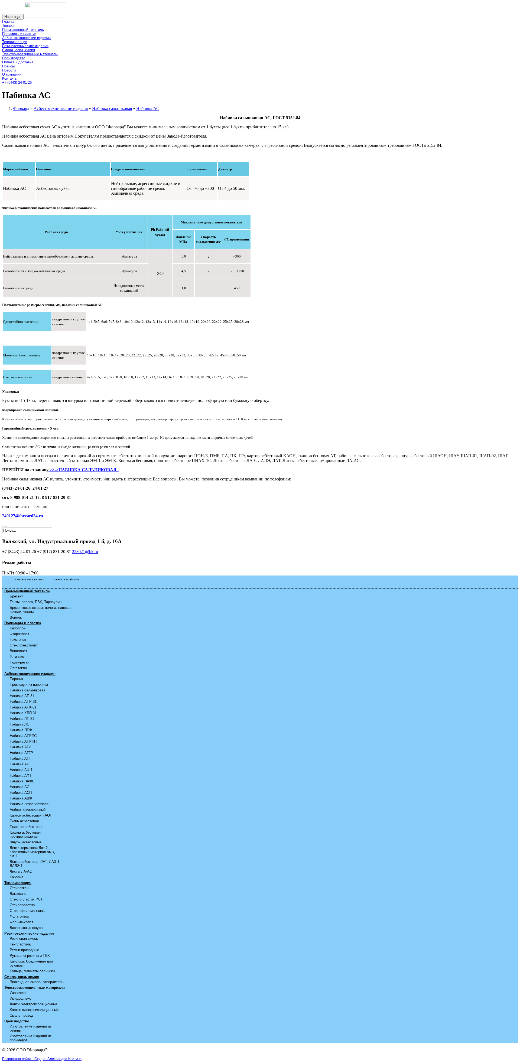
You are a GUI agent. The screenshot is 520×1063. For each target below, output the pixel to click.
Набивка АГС (20, 764)
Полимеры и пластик (19, 34)
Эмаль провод (21, 1015)
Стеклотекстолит (24, 645)
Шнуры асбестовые (25, 842)
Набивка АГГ (20, 758)
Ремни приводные (24, 950)
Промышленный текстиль (23, 30)
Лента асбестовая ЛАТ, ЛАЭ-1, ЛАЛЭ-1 (35, 864)
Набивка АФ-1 (21, 770)
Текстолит (18, 640)
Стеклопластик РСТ (26, 899)
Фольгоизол (19, 916)
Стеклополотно (22, 905)
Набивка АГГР (21, 753)
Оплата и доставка (17, 62)
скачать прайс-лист (68, 579)
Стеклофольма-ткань (27, 911)
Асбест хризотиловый (28, 810)
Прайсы (8, 66)
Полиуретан (19, 662)
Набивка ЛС (19, 724)
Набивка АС (19, 787)
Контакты (9, 78)
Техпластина (20, 944)
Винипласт (18, 651)
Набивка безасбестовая (29, 804)
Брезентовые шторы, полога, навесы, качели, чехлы (40, 610)
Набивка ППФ (21, 730)
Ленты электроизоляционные (33, 1004)
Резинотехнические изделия (25, 46)
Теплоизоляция (14, 42)
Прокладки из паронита (29, 684)
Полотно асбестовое (26, 827)
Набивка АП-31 (22, 696)
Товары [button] (8, 26)
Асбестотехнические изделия (26, 38)
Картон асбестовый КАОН (31, 815)
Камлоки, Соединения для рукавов (31, 963)
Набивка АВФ (21, 798)
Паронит (16, 679)
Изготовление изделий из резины (30, 1028)
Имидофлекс (20, 998)
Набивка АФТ (20, 775)
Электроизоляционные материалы (30, 54)
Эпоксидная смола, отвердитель (37, 982)
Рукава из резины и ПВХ (30, 956)
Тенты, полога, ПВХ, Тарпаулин (35, 602)
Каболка (16, 877)
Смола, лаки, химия (18, 50)
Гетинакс (17, 657)
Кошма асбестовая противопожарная (25, 834)
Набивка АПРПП (23, 741)
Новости (9, 70)
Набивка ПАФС (22, 781)
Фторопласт (19, 634)
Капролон (17, 628)
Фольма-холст (21, 922)
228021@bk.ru (85, 551)
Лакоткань (18, 894)
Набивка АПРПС (23, 736)
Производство (13, 58)
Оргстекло (18, 668)
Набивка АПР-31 (23, 702)
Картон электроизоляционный (34, 1010)
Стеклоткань (20, 888)
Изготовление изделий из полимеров (30, 1038)
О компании (11, 74)
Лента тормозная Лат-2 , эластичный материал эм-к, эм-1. (32, 852)
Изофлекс (18, 993)
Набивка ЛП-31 (22, 719)
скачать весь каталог (29, 579)
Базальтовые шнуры (26, 928)
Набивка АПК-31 (23, 707)
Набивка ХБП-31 (23, 713)
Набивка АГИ (20, 747)
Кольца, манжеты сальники (32, 971)
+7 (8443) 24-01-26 (17, 82)
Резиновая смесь (24, 939)
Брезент (16, 596)
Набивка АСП (21, 793)
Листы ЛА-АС (21, 871)
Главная (8, 21)
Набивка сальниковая (27, 690)
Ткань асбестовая (24, 821)
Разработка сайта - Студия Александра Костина (42, 1059)
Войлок (16, 617)
